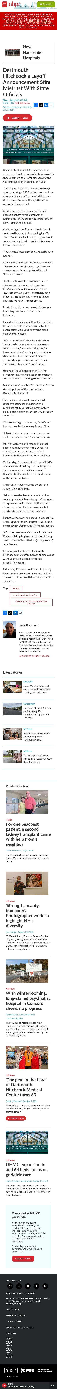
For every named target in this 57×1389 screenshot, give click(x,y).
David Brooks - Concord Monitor (20, 1014)
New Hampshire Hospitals (33, 52)
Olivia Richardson (14, 850)
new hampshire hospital (25, 595)
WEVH (9, 1345)
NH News (27, 729)
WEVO (9, 1352)
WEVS (9, 1357)
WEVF (9, 1343)
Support (47, 4)
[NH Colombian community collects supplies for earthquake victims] (12, 734)
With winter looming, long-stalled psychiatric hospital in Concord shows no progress (28, 1000)
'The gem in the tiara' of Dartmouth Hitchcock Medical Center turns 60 (26, 1087)
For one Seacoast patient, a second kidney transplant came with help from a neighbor (28, 834)
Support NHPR (23, 1258)
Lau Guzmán (11, 932)
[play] (4, 1385)
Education (28, 681)
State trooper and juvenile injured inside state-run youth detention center (37, 758)
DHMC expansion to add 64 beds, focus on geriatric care (27, 1169)
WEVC (9, 1341)
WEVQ (9, 1355)
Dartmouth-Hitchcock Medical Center (31, 602)
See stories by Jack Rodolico (34, 655)
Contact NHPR (12, 1309)
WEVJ (8, 1348)
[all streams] (53, 1385)
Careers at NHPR (13, 1321)
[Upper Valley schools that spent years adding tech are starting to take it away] (12, 687)
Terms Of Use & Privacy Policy (19, 1327)
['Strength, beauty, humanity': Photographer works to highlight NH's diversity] (27, 883)
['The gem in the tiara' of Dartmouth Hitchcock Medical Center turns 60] (27, 1057)
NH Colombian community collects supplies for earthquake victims (36, 736)
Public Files (11, 1333)
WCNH (9, 1338)
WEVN (9, 1350)
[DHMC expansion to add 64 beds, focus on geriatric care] (27, 1142)
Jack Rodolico (22, 103)
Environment (29, 703)
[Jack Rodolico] (9, 629)
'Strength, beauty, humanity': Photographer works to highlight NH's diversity (28, 915)
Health (16, 588)
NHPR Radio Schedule (16, 1315)
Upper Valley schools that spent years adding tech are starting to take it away (37, 689)
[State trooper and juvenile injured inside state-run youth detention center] (12, 756)
